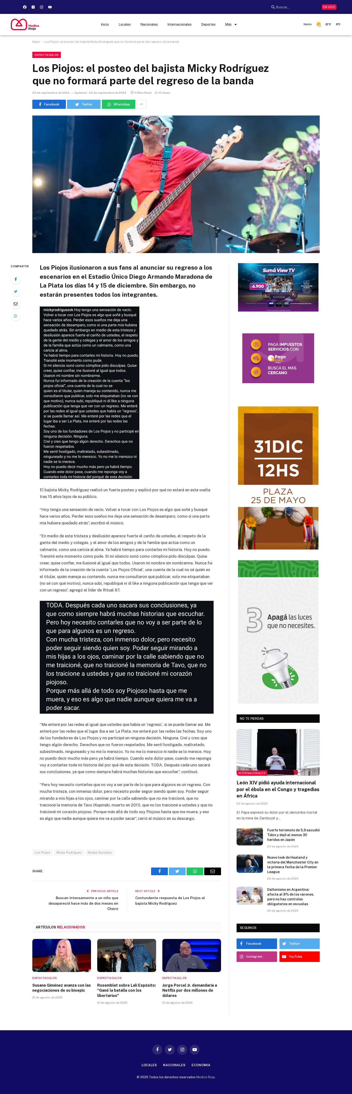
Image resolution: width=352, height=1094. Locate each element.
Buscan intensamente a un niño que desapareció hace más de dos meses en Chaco (83, 903)
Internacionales (179, 24)
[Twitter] (15, 291)
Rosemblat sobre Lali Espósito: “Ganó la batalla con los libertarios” (126, 990)
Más (228, 24)
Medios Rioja (205, 1077)
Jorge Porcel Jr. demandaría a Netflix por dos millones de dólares (189, 990)
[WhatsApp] (15, 316)
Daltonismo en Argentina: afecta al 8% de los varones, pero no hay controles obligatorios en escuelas (290, 897)
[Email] (15, 303)
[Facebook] (24, 7)
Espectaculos (46, 55)
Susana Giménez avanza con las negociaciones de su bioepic (61, 988)
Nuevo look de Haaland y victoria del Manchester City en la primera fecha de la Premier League (292, 865)
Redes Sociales (100, 852)
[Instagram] (41, 7)
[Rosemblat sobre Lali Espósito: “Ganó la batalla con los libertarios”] (126, 955)
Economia (201, 1065)
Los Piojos (43, 852)
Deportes (208, 24)
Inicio (105, 24)
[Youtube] (49, 7)
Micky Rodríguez (69, 852)
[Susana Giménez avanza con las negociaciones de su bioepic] (61, 955)
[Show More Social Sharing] (141, 104)
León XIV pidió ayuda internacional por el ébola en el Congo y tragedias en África (278, 789)
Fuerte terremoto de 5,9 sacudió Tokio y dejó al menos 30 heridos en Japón (293, 835)
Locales (125, 24)
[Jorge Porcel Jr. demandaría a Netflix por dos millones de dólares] (191, 955)
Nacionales (149, 24)
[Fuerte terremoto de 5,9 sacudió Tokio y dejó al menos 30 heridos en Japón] (250, 836)
